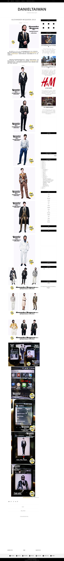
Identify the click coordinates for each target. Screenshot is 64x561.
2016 (43, 164)
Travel (48, 194)
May (44, 173)
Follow (48, 283)
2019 (43, 161)
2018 (43, 162)
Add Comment (25, 22)
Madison (49, 220)
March (44, 175)
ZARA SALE (45, 183)
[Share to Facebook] (17, 501)
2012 (43, 187)
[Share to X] (8, 501)
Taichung (49, 200)
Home (24, 550)
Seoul (48, 216)
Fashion (23, 506)
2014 (43, 167)
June (44, 171)
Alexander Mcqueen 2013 (47, 181)
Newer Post (10, 550)
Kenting (49, 218)
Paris (48, 203)
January (44, 177)
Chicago (49, 205)
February (45, 176)
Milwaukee (48, 221)
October (44, 170)
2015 (43, 166)
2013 (43, 168)
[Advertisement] (26, 545)
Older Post (38, 550)
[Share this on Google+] (10, 501)
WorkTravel (48, 198)
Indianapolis (48, 212)
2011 (43, 188)
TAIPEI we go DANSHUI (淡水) (48, 180)
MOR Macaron (45, 184)
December (45, 169)
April (44, 174)
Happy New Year (46, 185)
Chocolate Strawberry (47, 178)
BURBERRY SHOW (46, 182)
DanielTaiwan (32, 9)
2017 (43, 163)
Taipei (48, 210)
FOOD (48, 196)
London (49, 201)
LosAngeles (48, 207)
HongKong (48, 214)
